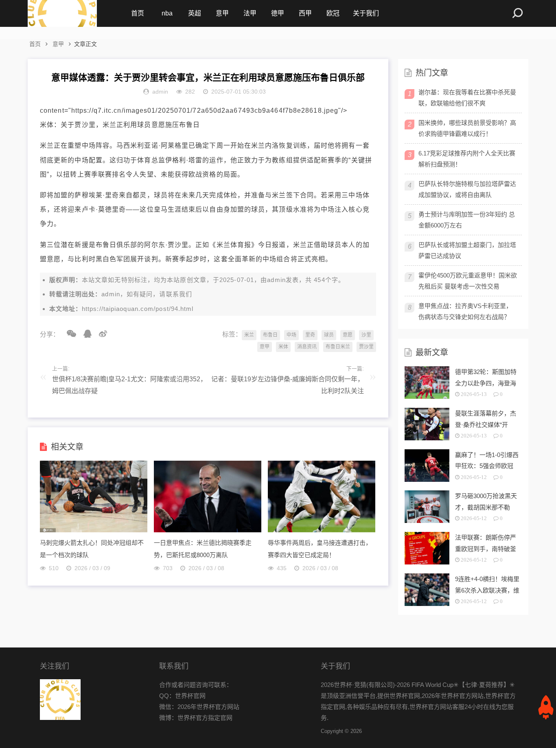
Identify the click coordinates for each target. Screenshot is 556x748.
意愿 (347, 335)
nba (167, 13)
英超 (194, 13)
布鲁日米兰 (338, 347)
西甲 (305, 13)
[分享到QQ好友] (85, 334)
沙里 (366, 335)
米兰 (249, 335)
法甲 (249, 13)
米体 (283, 347)
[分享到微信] (68, 334)
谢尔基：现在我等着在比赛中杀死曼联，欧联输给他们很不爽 (467, 98)
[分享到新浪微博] (100, 334)
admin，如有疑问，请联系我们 (146, 294)
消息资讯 (307, 347)
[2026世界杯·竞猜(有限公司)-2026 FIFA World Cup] (62, 13)
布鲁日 (270, 335)
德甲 (277, 13)
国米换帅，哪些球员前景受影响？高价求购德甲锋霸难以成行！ (467, 128)
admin (276, 279)
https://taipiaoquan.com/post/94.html (138, 308)
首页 (137, 13)
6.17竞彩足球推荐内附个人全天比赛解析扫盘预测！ (466, 159)
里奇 (310, 335)
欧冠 (332, 13)
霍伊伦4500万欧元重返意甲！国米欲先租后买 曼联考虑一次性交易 (467, 281)
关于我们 (366, 13)
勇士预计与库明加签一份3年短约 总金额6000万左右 (466, 220)
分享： (49, 334)
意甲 (222, 13)
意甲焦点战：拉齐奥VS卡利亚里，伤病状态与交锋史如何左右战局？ (465, 311)
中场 (291, 335)
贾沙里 (366, 347)
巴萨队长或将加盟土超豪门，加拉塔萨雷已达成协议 (467, 250)
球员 (329, 335)
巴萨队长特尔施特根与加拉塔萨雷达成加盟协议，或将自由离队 (467, 189)
